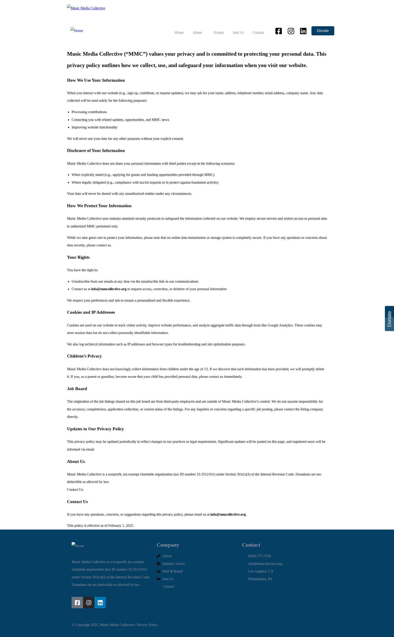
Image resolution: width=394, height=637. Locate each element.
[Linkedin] (100, 602)
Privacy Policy (148, 625)
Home (179, 32)
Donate (323, 31)
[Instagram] (88, 602)
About (197, 32)
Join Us (238, 32)
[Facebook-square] (77, 602)
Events (219, 32)
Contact (258, 32)
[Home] (76, 31)
